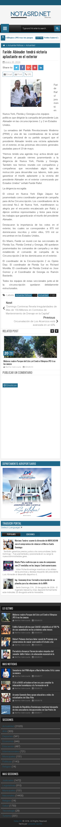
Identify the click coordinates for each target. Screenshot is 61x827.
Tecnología (8, 810)
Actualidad (43, 295)
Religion (6, 766)
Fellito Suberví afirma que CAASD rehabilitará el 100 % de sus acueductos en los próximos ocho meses (36, 628)
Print (19, 74)
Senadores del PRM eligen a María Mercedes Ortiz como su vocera (36, 671)
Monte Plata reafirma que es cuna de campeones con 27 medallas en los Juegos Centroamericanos (35, 563)
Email (9, 74)
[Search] (57, 28)
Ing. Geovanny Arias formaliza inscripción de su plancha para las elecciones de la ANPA (35, 581)
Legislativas (8, 785)
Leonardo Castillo (35, 824)
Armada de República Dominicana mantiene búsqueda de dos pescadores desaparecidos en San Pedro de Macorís (35, 709)
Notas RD (18, 821)
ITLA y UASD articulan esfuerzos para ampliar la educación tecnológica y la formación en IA (33, 684)
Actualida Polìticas (24, 295)
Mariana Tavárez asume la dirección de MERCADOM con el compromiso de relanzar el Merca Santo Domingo (36, 544)
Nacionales (8, 795)
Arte (4, 731)
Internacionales (10, 751)
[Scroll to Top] (56, 822)
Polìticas (7, 761)
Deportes (7, 736)
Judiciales (8, 780)
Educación (8, 746)
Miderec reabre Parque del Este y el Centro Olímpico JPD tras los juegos (29, 362)
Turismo (6, 815)
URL (29, 74)
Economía (7, 741)
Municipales (8, 756)
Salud (5, 805)
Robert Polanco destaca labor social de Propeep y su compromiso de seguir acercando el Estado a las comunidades (35, 641)
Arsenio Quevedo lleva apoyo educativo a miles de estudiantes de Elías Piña (33, 696)
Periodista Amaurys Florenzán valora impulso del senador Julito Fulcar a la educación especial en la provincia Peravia (33, 653)
